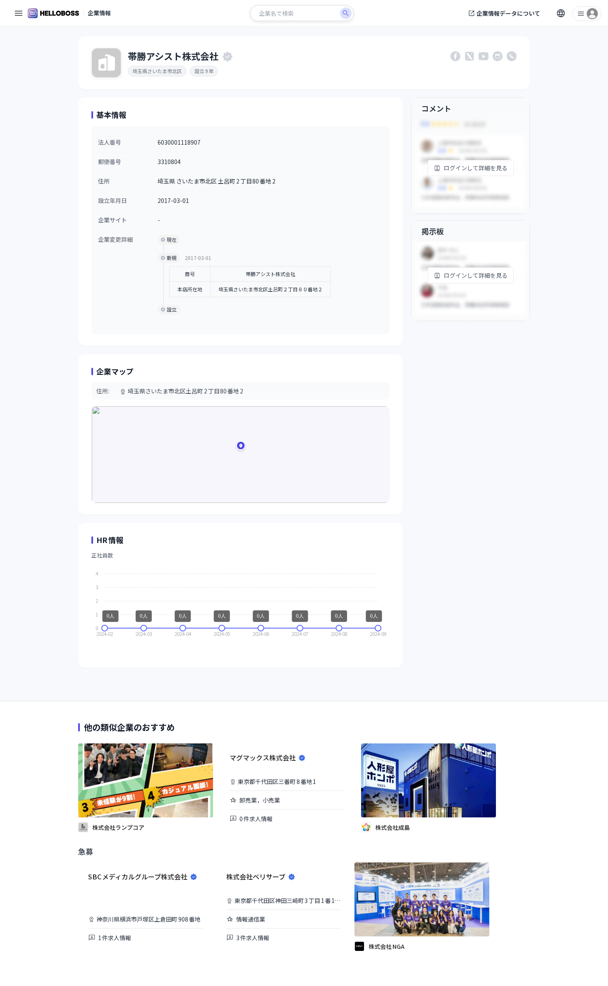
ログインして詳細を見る (475, 168)
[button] (241, 447)
